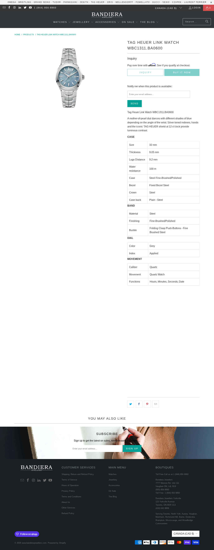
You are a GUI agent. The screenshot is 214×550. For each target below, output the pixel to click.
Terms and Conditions (71, 496)
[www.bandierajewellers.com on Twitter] (24, 8)
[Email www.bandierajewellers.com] (3, 8)
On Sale (112, 491)
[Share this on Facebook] (139, 404)
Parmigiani (70, 2)
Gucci (156, 2)
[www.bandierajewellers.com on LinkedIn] (19, 8)
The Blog (113, 496)
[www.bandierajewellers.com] (107, 15)
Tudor (57, 2)
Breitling (24, 2)
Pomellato (143, 2)
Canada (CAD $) (166, 8)
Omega (12, 2)
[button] (62, 22)
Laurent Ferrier (195, 2)
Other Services (68, 508)
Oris (110, 2)
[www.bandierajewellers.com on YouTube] (30, 8)
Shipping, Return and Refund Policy (78, 474)
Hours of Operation (70, 485)
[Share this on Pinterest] (147, 404)
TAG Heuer (98, 2)
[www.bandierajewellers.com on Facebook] (9, 8)
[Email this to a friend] (155, 404)
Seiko (166, 2)
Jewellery (113, 480)
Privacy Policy (68, 491)
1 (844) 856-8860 (45, 7)
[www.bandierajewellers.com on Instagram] (14, 8)
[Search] (207, 21)
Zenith (84, 2)
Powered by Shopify (57, 543)
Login (196, 7)
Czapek (177, 2)
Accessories (114, 485)
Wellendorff (124, 2)
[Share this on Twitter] (130, 404)
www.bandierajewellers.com (34, 543)
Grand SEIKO (42, 2)
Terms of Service (69, 480)
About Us (66, 502)
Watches (113, 474)
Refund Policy (68, 513)
